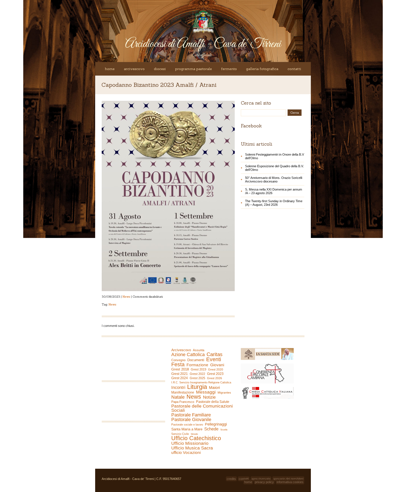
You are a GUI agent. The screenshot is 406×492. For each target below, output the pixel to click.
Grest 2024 (179, 378)
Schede (211, 429)
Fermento (229, 69)
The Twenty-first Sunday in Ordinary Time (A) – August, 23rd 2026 (273, 202)
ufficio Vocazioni (186, 453)
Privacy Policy (264, 482)
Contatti (294, 69)
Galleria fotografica (262, 69)
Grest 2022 (197, 374)
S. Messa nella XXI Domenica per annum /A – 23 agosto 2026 (273, 191)
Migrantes (224, 392)
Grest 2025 (197, 378)
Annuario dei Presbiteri (288, 479)
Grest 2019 (198, 369)
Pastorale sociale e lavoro (187, 424)
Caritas (214, 354)
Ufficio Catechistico (196, 438)
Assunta (198, 350)
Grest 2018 (180, 369)
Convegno (178, 360)
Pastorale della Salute (212, 402)
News (126, 297)
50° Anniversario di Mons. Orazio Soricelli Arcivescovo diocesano (273, 179)
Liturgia (197, 387)
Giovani (217, 365)
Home (110, 69)
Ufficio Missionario (189, 443)
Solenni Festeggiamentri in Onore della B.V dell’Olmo (274, 156)
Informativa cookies (290, 482)
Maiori (214, 388)
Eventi (213, 359)
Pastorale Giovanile (191, 419)
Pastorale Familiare (191, 415)
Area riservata (260, 479)
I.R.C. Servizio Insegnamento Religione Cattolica (201, 382)
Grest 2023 (215, 374)
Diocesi (160, 69)
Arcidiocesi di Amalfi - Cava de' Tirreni (203, 44)
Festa (178, 364)
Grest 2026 (214, 378)
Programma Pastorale (193, 69)
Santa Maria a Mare (186, 429)
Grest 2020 (215, 369)
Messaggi (206, 392)
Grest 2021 (179, 374)
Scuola (223, 429)
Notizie (209, 397)
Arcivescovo (134, 69)
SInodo (194, 434)
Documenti (195, 360)
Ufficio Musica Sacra (192, 448)
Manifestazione (182, 392)
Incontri (178, 387)
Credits (231, 479)
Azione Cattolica (188, 354)
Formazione (197, 365)
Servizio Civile (180, 433)
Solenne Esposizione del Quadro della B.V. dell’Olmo (274, 167)
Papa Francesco (182, 402)
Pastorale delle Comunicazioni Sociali (202, 408)
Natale (178, 397)
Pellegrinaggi (216, 424)
